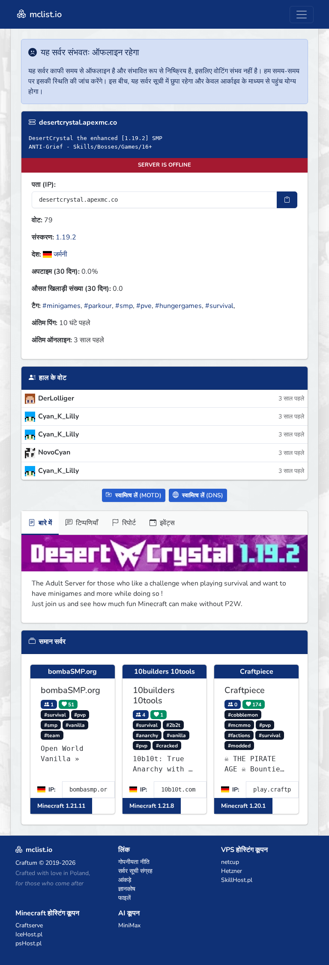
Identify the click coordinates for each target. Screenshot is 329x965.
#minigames (61, 306)
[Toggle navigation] (302, 14)
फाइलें (124, 898)
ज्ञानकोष (126, 889)
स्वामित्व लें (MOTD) (138, 495)
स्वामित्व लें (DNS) (201, 495)
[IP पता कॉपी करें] (287, 199)
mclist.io (44, 14)
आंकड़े (125, 880)
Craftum (26, 863)
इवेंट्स (166, 523)
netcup (230, 862)
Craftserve (29, 925)
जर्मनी (59, 254)
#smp (124, 306)
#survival (219, 306)
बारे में (44, 523)
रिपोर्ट (128, 523)
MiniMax (129, 925)
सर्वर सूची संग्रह (135, 871)
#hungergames (178, 306)
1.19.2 (66, 237)
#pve (144, 306)
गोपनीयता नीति (134, 862)
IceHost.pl (28, 934)
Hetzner (231, 871)
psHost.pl (28, 943)
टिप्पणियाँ (86, 523)
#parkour (98, 306)
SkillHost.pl (236, 880)
